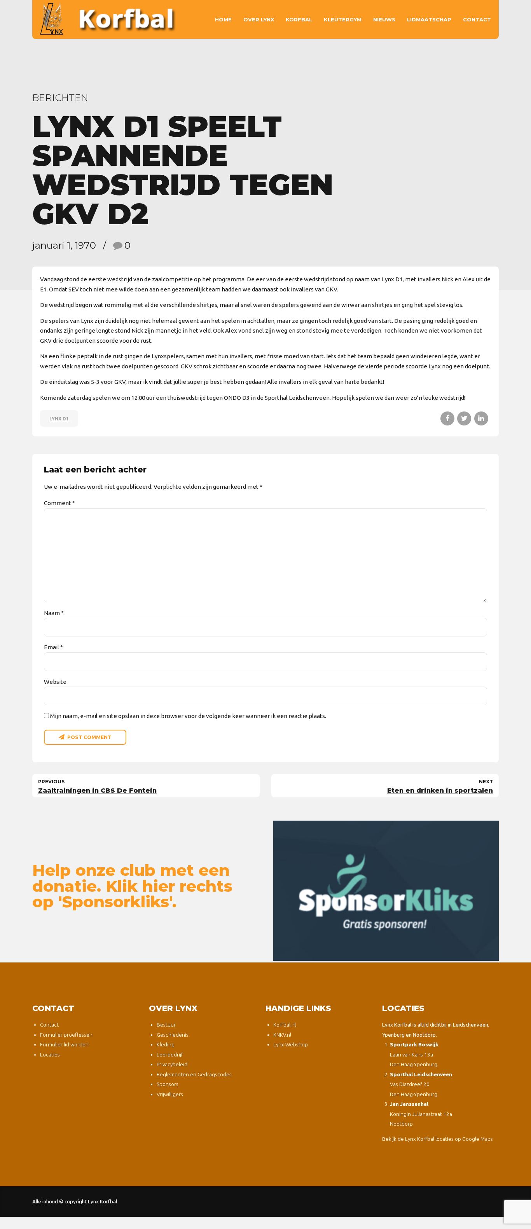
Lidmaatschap (429, 19)
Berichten (60, 97)
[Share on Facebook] (447, 418)
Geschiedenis (173, 1035)
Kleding (166, 1044)
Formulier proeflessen (66, 1035)
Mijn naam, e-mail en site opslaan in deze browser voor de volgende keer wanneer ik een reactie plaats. (188, 716)
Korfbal (299, 19)
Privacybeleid (172, 1064)
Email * (53, 647)
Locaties (50, 1054)
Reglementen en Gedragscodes (194, 1074)
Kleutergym (343, 19)
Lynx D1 (59, 418)
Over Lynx (258, 19)
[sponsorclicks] (386, 891)
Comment (59, 503)
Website (55, 681)
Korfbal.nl (284, 1025)
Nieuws (384, 19)
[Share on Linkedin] (481, 418)
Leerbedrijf (170, 1054)
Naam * (54, 613)
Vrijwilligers (170, 1094)
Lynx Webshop (290, 1044)
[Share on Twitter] (464, 418)
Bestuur (166, 1025)
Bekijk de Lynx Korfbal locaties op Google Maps (437, 1139)
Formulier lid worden (64, 1044)
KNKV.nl (282, 1035)
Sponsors (167, 1084)
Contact (477, 19)
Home (223, 19)
